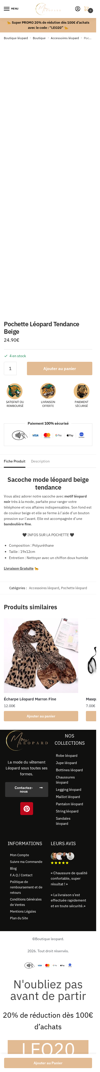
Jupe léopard (66, 762)
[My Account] (78, 9)
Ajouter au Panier (48, 1063)
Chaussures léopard (65, 780)
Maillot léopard (68, 796)
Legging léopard (68, 789)
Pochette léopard (74, 588)
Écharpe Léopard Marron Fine (30, 699)
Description (40, 461)
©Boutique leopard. (48, 939)
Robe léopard (66, 755)
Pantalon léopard (69, 804)
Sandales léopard (63, 821)
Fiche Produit (14, 461)
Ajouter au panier (59, 368)
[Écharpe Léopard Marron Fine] (41, 655)
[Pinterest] (26, 808)
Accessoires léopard (65, 38)
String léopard (67, 811)
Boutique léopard (16, 38)
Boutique (39, 38)
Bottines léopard (69, 770)
